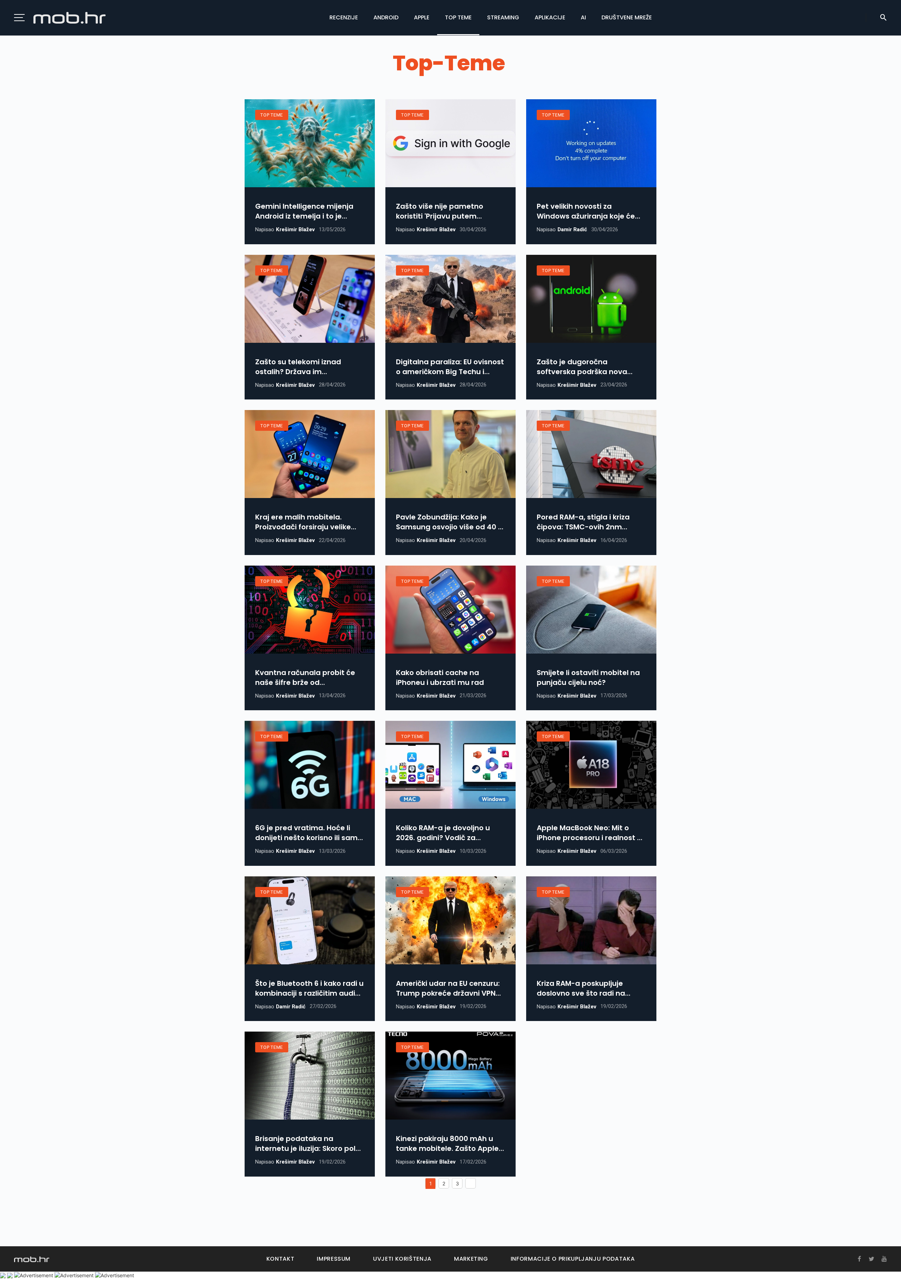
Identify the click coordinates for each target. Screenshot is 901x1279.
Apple (421, 17)
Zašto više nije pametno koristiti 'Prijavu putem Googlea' (439, 211)
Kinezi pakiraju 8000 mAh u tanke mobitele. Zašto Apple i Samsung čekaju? (449, 1143)
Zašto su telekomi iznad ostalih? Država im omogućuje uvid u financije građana (304, 367)
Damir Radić (572, 229)
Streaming (503, 17)
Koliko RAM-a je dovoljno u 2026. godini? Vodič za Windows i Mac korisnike (443, 833)
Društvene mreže (626, 17)
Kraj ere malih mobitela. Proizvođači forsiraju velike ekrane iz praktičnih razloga (305, 522)
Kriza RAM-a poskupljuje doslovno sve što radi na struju (581, 988)
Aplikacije (550, 17)
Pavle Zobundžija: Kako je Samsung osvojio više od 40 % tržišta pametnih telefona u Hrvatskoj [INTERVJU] (450, 522)
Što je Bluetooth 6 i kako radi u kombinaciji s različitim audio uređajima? (309, 988)
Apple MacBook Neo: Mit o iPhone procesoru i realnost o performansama (589, 833)
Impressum (334, 1259)
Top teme (458, 17)
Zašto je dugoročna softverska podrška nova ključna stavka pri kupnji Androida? (582, 367)
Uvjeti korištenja (402, 1259)
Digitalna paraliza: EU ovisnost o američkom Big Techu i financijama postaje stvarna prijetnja (450, 367)
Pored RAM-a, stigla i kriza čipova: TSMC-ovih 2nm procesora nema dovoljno (583, 522)
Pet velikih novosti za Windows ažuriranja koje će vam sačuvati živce (586, 211)
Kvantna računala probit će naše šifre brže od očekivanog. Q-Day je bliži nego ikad (305, 677)
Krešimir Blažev (295, 229)
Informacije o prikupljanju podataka (573, 1259)
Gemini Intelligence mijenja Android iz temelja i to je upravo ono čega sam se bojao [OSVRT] (304, 211)
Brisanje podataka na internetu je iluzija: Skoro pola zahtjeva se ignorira (307, 1143)
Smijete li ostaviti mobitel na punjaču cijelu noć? (588, 677)
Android (385, 17)
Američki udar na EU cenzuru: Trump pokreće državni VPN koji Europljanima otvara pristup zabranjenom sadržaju (448, 988)
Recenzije (343, 17)
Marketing (471, 1259)
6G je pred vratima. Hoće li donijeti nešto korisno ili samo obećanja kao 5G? (308, 833)
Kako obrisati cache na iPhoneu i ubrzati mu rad (440, 677)
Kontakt (280, 1259)
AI (583, 17)
